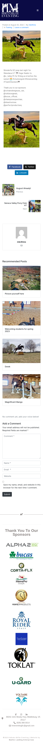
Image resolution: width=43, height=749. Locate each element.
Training (9, 27)
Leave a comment (22, 27)
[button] (37, 10)
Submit (7, 494)
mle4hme (32, 25)
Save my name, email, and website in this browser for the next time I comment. (21, 486)
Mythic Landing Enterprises (21, 740)
